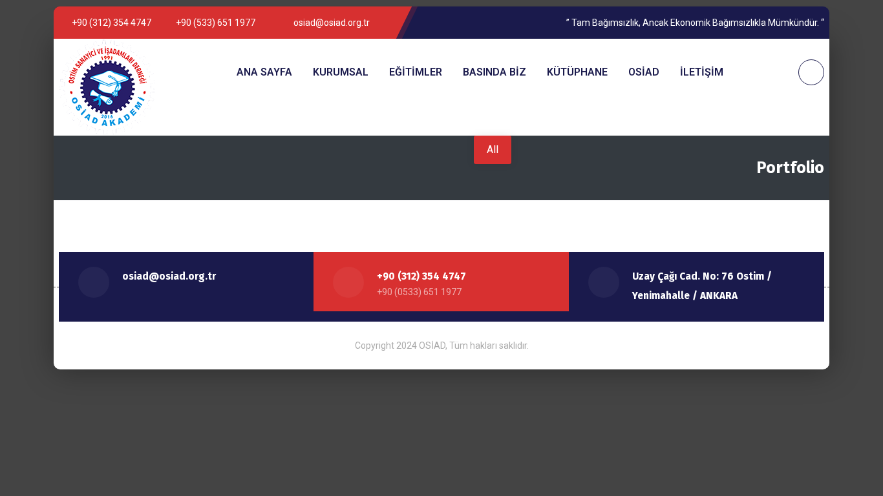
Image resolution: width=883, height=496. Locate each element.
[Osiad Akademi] (107, 87)
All (492, 149)
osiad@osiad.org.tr (169, 276)
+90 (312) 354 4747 (421, 276)
